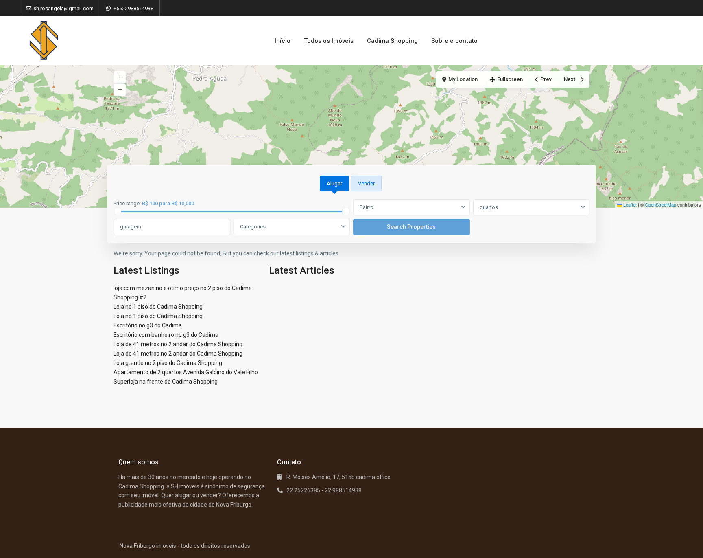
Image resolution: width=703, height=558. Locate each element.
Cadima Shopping (392, 40)
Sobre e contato (454, 40)
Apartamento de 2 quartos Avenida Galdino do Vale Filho (186, 372)
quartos (489, 207)
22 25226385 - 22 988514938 (324, 490)
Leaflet (629, 204)
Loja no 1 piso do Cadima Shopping (158, 306)
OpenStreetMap (660, 204)
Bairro (366, 207)
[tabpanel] (351, 217)
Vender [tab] (366, 183)
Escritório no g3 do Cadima (148, 325)
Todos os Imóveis (329, 40)
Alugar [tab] (334, 183)
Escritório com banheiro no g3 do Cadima (166, 335)
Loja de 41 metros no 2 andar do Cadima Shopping (178, 344)
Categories (253, 227)
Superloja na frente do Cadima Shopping (166, 381)
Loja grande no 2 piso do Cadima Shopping (168, 363)
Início (282, 40)
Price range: (127, 203)
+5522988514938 (133, 8)
